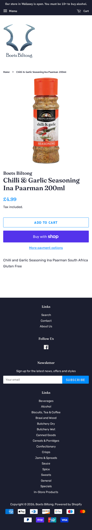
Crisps (46, 452)
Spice (46, 469)
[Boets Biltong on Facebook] (46, 348)
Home (6, 72)
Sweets (46, 474)
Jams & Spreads (46, 458)
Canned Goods (46, 435)
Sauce (46, 463)
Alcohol (46, 406)
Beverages (46, 401)
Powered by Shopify (68, 504)
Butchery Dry (46, 423)
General (46, 480)
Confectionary (46, 446)
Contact (46, 320)
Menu (12, 11)
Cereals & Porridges (46, 440)
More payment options (46, 248)
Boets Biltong (44, 504)
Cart (86, 11)
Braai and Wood (46, 418)
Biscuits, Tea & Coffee (46, 412)
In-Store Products (46, 492)
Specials (46, 486)
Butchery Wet (46, 429)
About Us (46, 326)
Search (46, 315)
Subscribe (75, 380)
